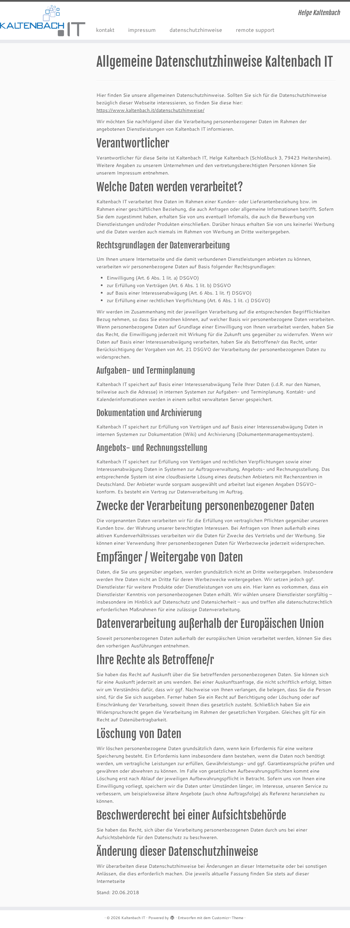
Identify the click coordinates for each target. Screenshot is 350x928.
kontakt (105, 29)
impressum (142, 29)
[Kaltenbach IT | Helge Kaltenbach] (41, 20)
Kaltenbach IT (133, 917)
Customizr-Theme (227, 917)
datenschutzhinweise (196, 29)
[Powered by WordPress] (172, 916)
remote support (255, 29)
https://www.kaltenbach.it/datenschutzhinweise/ (150, 110)
